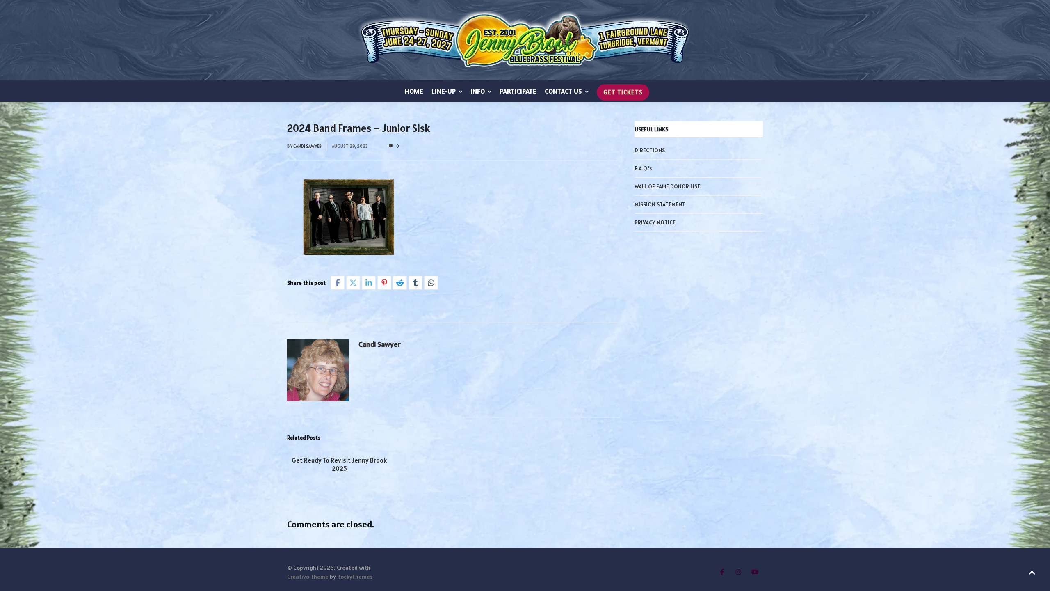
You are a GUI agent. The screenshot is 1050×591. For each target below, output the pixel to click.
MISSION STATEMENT (660, 204)
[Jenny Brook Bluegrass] (525, 40)
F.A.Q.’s (643, 168)
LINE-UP (443, 91)
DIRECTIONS (650, 150)
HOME (414, 91)
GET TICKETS (623, 92)
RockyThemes (354, 576)
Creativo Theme (308, 576)
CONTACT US (563, 91)
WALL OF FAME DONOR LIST (668, 186)
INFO (477, 91)
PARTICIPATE (518, 91)
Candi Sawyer (307, 146)
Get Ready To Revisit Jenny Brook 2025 (339, 464)
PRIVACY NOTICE (655, 222)
